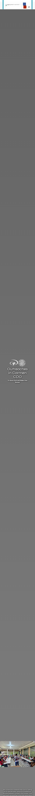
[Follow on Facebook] (24, 4)
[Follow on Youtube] (24, 7)
